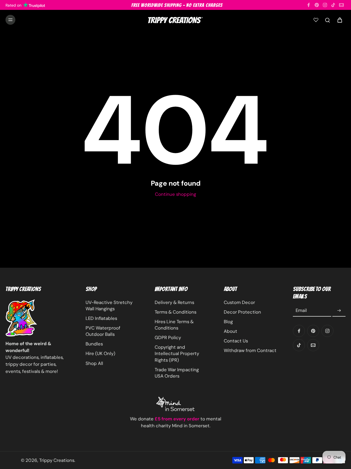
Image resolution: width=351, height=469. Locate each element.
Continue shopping (175, 194)
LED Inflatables (101, 318)
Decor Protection (242, 312)
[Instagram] (325, 5)
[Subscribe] (339, 311)
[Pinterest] (317, 5)
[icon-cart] (339, 19)
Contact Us (236, 341)
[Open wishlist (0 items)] (316, 20)
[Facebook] (308, 5)
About (230, 331)
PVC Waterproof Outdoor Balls (103, 331)
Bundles (94, 344)
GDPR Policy (168, 337)
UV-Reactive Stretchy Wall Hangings (109, 305)
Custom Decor (239, 302)
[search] (327, 19)
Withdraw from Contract (250, 350)
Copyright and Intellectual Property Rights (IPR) (177, 353)
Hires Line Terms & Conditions (174, 325)
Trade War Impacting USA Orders (177, 373)
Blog (228, 322)
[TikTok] (333, 5)
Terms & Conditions (175, 312)
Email (301, 311)
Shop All (94, 363)
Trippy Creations (56, 460)
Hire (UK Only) (100, 353)
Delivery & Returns (174, 302)
